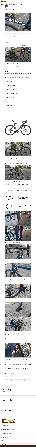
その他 (6, 105)
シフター (6, 93)
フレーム (6, 73)
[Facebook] (2, 440)
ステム (6, 97)
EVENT (8, 444)
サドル (6, 101)
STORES (2, 444)
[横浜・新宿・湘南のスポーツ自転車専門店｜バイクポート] (3, 1)
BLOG (5, 444)
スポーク (6, 81)
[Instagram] (1, 440)
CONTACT (12, 444)
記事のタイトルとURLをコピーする (18, 36)
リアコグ (6, 89)
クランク (6, 85)
